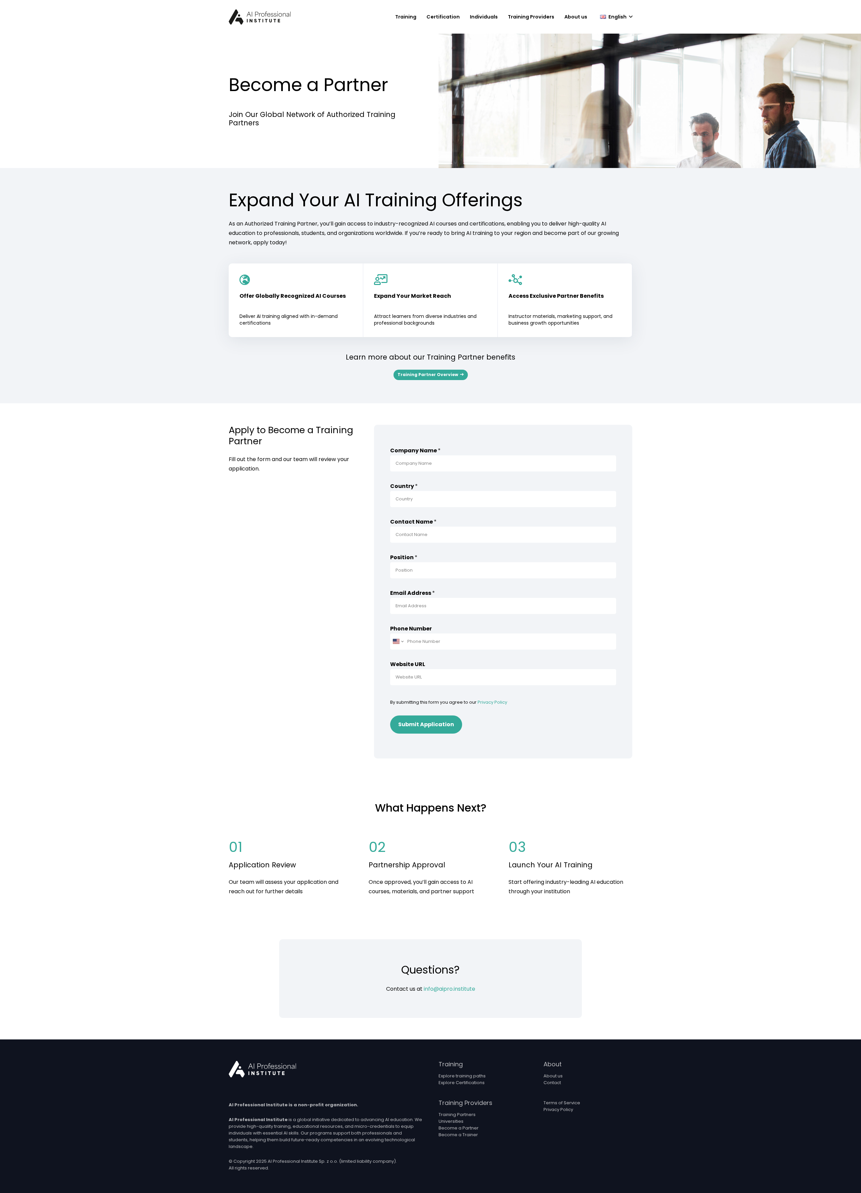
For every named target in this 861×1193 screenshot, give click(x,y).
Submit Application (426, 724)
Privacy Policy (492, 702)
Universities (451, 1121)
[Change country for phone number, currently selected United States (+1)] (397, 641)
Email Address (412, 593)
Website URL (407, 664)
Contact (552, 1082)
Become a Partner (459, 1128)
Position (403, 557)
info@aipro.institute (449, 989)
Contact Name (413, 522)
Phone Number (411, 628)
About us (553, 1076)
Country (404, 486)
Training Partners (457, 1114)
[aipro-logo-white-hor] (262, 1069)
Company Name (415, 450)
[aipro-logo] (260, 17)
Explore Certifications (462, 1082)
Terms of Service (562, 1103)
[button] (419, 17)
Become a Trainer (458, 1135)
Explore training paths (462, 1076)
